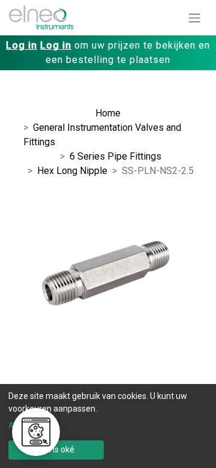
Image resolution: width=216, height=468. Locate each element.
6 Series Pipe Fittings (115, 156)
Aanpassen (30, 425)
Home (108, 113)
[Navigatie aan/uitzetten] (194, 18)
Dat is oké (56, 449)
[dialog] (108, 426)
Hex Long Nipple (72, 170)
